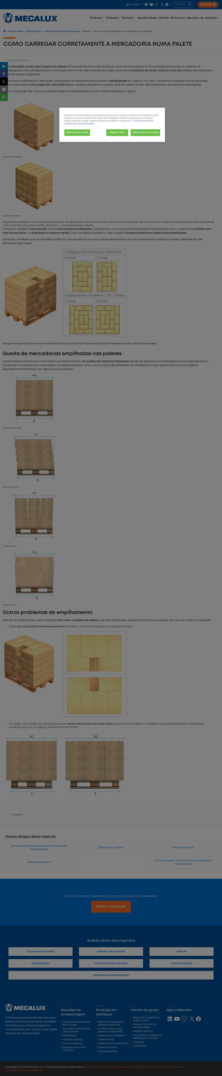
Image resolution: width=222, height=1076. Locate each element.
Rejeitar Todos (117, 132)
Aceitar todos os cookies (145, 132)
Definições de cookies (77, 132)
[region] (112, 125)
